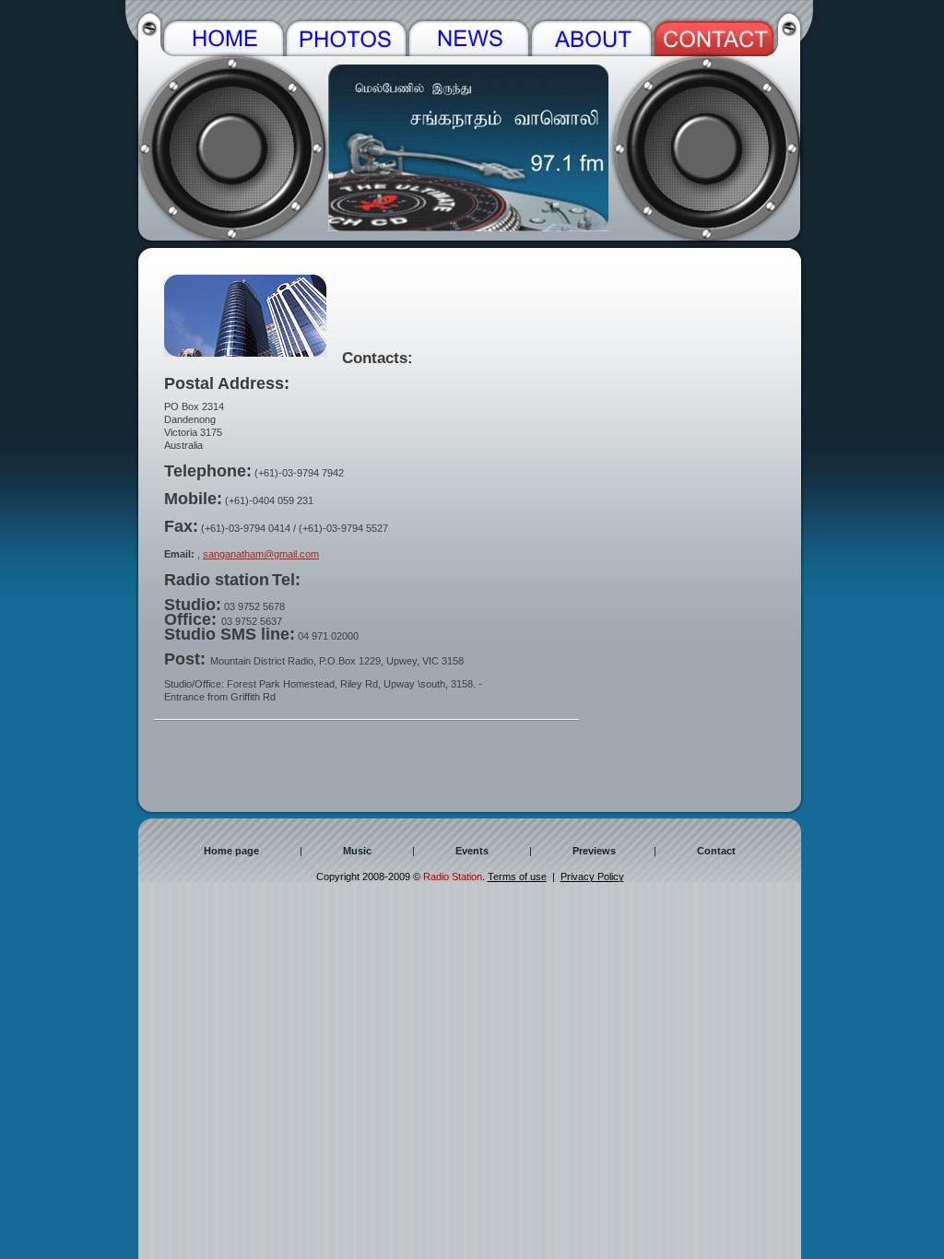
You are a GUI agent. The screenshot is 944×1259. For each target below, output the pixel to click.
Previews (594, 850)
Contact (716, 850)
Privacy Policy (592, 876)
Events (472, 850)
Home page (231, 850)
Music (357, 850)
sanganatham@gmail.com (261, 553)
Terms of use (517, 876)
